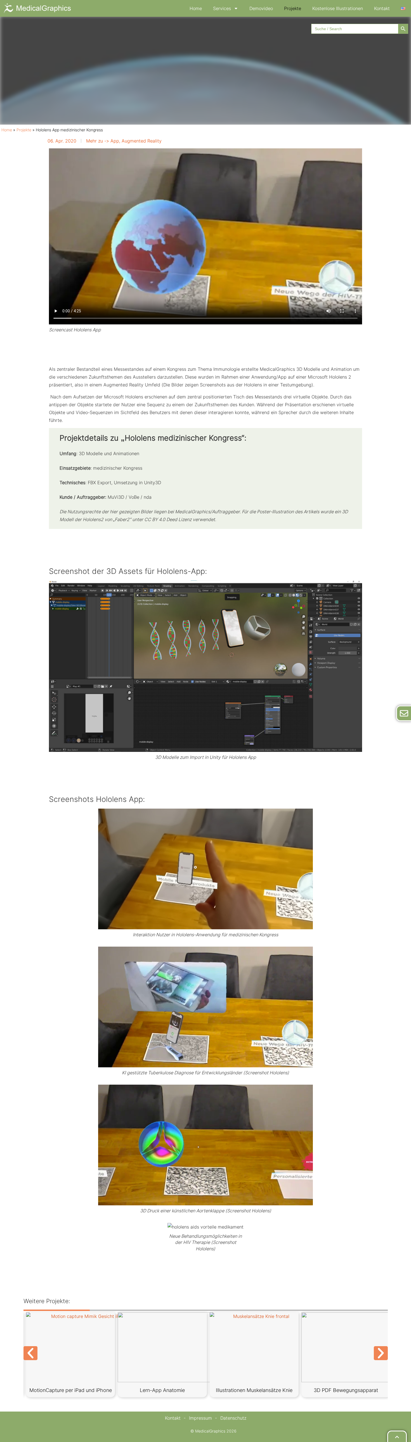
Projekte (292, 8)
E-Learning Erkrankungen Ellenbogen (71, 1392)
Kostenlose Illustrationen (337, 8)
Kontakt (382, 8)
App (114, 141)
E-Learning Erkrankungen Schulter (162, 1390)
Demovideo (261, 8)
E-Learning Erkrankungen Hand (254, 1390)
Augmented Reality (142, 141)
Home (196, 8)
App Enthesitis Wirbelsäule (345, 1390)
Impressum (200, 1418)
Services (222, 8)
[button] (30, 1353)
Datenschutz (233, 1418)
